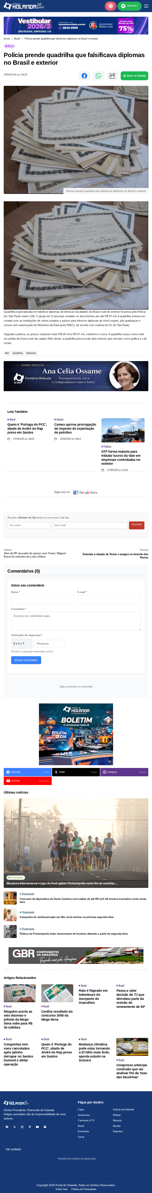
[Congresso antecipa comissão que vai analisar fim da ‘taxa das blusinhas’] (132, 1047)
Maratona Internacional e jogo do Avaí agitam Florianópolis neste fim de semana (60, 883)
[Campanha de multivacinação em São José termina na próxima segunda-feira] (10, 914)
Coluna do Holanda (123, 1109)
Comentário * (19, 608)
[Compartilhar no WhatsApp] (98, 75)
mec (7, 353)
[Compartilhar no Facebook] (84, 75)
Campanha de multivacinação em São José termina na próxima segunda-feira (67, 917)
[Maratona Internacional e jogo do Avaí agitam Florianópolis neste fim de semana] (76, 843)
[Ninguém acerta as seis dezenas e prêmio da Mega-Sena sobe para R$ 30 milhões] (20, 993)
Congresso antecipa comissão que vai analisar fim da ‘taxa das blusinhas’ (131, 1071)
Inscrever (137, 524)
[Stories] (110, 6)
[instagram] (22, 1127)
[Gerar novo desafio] (27, 643)
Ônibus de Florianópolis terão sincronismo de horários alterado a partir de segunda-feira (74, 933)
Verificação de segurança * (26, 635)
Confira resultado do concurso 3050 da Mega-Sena (57, 1015)
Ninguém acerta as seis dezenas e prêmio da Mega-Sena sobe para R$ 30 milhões (18, 1019)
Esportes (118, 1131)
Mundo (117, 1125)
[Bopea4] (24, 6)
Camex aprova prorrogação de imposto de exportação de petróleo (75, 428)
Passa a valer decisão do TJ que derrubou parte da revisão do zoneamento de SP (130, 998)
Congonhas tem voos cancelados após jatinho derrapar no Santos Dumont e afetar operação (18, 1054)
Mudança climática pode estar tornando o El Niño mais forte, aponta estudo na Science (94, 1052)
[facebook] (7, 1127)
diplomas (31, 353)
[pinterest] (30, 1127)
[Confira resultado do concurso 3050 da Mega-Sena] (57, 993)
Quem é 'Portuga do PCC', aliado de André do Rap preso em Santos (27, 428)
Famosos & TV (86, 1120)
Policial (116, 1114)
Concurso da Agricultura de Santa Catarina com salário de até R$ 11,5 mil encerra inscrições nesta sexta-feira (83, 900)
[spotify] (45, 1127)
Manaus (117, 1120)
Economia (83, 1131)
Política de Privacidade (83, 1189)
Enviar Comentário (26, 660)
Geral (81, 1136)
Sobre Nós (61, 1189)
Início (7, 38)
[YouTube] (37, 1127)
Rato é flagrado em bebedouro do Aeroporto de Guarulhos (93, 996)
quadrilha (18, 353)
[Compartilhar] (112, 75)
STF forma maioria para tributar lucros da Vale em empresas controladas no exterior (121, 457)
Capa (81, 1109)
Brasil (17, 38)
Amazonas (84, 1114)
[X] (14, 1127)
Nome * (15, 592)
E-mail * (82, 592)
